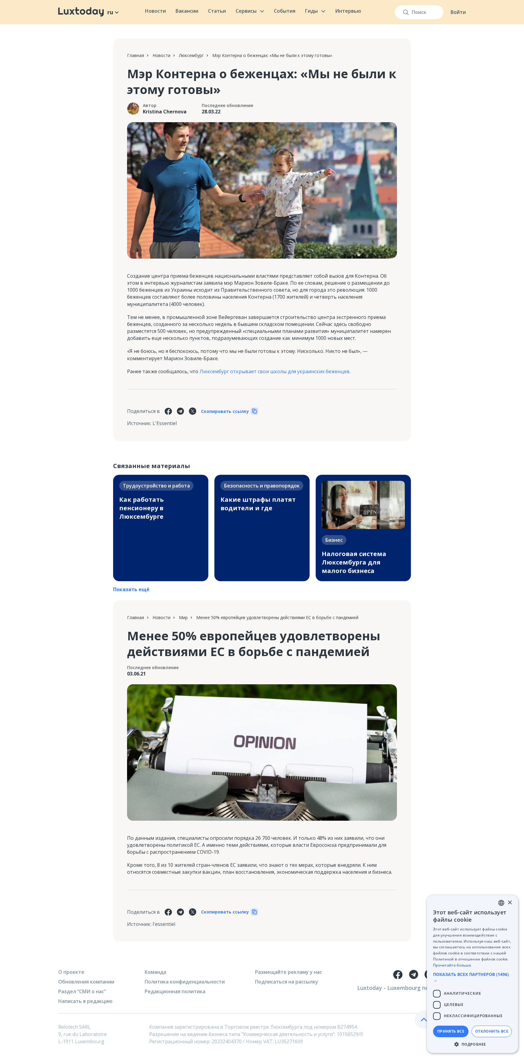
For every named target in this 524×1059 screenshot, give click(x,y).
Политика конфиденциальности (185, 981)
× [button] (509, 902)
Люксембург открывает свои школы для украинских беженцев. (275, 371)
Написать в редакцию (85, 1001)
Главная (135, 55)
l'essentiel (164, 924)
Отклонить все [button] (491, 1031)
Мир (183, 617)
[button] (472, 977)
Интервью (348, 11)
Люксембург (191, 55)
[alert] (472, 974)
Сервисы (246, 11)
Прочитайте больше (452, 965)
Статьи (217, 11)
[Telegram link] (413, 974)
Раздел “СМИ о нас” (82, 991)
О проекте (71, 972)
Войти (458, 12)
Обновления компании (86, 981)
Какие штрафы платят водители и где (258, 503)
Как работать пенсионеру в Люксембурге (141, 508)
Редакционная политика (175, 991)
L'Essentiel (165, 423)
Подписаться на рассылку (286, 981)
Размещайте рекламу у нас (288, 972)
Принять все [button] (450, 1031)
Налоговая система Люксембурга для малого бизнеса (354, 562)
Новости (155, 11)
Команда (155, 972)
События (284, 11)
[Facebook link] (398, 974)
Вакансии (187, 11)
